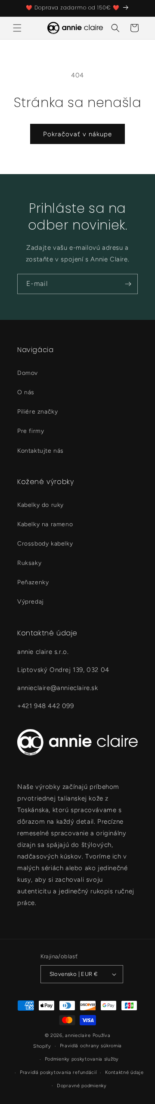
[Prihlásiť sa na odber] (127, 284)
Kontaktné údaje (124, 1072)
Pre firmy (30, 431)
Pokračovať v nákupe (77, 134)
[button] (17, 27)
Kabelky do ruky (40, 505)
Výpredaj (30, 601)
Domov (27, 373)
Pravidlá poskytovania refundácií (58, 1072)
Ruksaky (29, 563)
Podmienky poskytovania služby (82, 1059)
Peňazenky (33, 582)
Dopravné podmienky (82, 1086)
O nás (25, 392)
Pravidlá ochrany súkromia (91, 1046)
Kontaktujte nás (40, 450)
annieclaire (78, 1035)
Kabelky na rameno (45, 524)
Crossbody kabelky (45, 543)
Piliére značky (37, 411)
